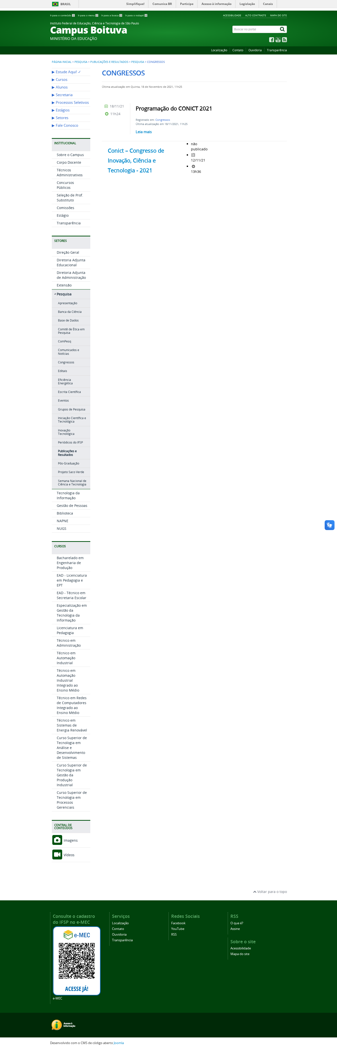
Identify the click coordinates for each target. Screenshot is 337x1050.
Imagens (70, 840)
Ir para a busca (111, 15)
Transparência (277, 50)
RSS (174, 934)
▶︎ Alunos (60, 87)
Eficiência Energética (65, 381)
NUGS (61, 528)
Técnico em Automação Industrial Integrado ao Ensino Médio (68, 680)
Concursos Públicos (65, 185)
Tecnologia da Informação (68, 495)
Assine (235, 929)
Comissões (65, 207)
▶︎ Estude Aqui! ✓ (66, 72)
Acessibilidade (232, 15)
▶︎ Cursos (59, 79)
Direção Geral (68, 252)
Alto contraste (255, 15)
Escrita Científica (69, 392)
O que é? (236, 923)
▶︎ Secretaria (62, 94)
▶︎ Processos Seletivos (70, 102)
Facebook (178, 923)
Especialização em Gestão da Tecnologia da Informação (72, 613)
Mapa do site (278, 15)
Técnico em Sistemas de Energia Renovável (72, 725)
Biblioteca (65, 513)
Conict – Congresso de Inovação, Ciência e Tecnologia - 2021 (136, 160)
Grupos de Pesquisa (71, 409)
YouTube (177, 929)
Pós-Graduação (68, 463)
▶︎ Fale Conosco (65, 125)
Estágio (63, 215)
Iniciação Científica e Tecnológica (72, 419)
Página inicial (62, 62)
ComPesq (64, 341)
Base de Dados (68, 320)
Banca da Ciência (70, 312)
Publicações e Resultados (109, 62)
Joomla (119, 1043)
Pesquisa (81, 62)
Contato (237, 50)
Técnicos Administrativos (70, 172)
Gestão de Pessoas (72, 505)
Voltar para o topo (271, 891)
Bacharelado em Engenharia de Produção (70, 562)
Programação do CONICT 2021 (174, 108)
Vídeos (69, 855)
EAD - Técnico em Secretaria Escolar (71, 595)
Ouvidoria (255, 50)
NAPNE (62, 520)
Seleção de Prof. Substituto (70, 197)
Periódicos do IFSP (70, 442)
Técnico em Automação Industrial (66, 658)
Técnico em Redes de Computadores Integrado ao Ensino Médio (72, 705)
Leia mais (144, 131)
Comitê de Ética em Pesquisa (71, 331)
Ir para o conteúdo (62, 15)
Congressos (66, 362)
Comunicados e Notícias (68, 351)
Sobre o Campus (70, 154)
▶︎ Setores (60, 117)
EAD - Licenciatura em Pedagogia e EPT (72, 580)
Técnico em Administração (69, 643)
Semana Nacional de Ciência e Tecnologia (72, 482)
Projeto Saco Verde (71, 472)
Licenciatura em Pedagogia (70, 630)
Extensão (64, 285)
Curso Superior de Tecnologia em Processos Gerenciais (72, 800)
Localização (219, 50)
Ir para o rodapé (136, 15)
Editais (62, 371)
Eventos (63, 400)
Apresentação (67, 303)
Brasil (65, 4)
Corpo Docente (69, 162)
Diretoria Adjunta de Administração (71, 275)
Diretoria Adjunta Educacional (71, 262)
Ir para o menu (88, 15)
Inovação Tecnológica (66, 432)
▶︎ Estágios (61, 110)
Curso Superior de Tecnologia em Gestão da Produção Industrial (72, 775)
